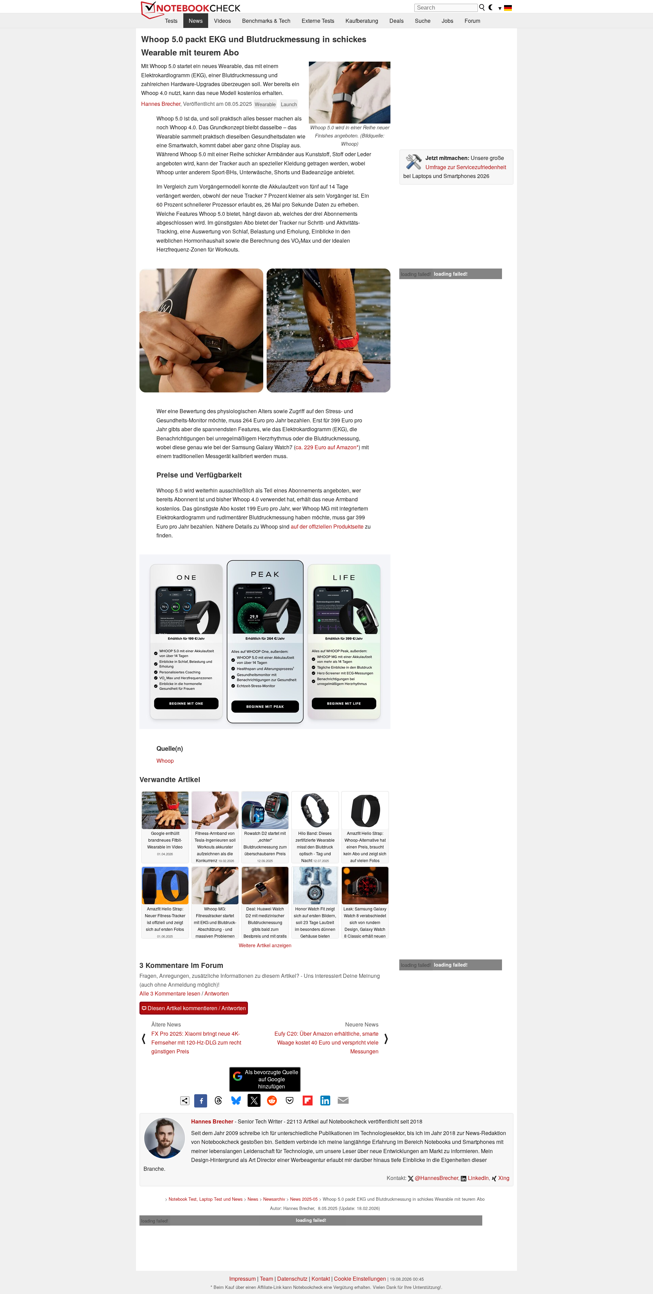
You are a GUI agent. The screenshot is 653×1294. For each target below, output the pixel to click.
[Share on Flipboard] (307, 1100)
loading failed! (416, 274)
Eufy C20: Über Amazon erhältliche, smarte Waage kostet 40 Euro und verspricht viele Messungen (326, 1042)
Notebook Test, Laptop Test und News (205, 1199)
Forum (472, 21)
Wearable (265, 104)
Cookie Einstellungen (360, 1278)
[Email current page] (343, 1100)
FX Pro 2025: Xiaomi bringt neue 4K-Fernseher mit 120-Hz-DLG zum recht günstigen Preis (196, 1042)
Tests (171, 21)
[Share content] (184, 1100)
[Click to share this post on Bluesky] (236, 1100)
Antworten (216, 993)
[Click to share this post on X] (254, 1100)
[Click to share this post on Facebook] (200, 1100)
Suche (423, 21)
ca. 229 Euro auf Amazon (326, 447)
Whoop (165, 760)
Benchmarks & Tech (266, 21)
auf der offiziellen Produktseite (327, 526)
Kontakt (321, 1278)
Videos (222, 21)
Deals (396, 21)
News (196, 21)
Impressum (242, 1278)
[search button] (482, 7)
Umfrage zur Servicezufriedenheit (465, 167)
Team (266, 1278)
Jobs (447, 21)
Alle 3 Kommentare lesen (169, 993)
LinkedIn (478, 1178)
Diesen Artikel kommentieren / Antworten (196, 1008)
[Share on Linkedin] (325, 1100)
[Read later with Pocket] (289, 1100)
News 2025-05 (304, 1199)
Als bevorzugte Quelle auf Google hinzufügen (271, 1079)
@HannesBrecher (436, 1178)
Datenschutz (292, 1278)
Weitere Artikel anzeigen (265, 945)
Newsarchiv (274, 1199)
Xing (503, 1178)
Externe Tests (318, 21)
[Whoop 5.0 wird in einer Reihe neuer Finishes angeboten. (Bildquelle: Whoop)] (349, 93)
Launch (289, 104)
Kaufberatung (362, 21)
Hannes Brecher (160, 104)
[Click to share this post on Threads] (218, 1100)
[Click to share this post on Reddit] (271, 1100)
